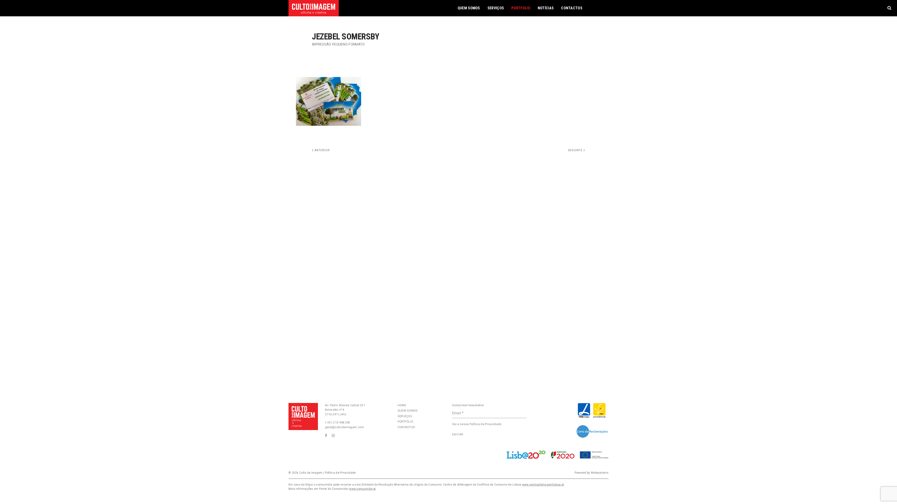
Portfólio (405, 421)
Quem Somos (469, 8)
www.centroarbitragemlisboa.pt (543, 484)
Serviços (496, 8)
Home (402, 405)
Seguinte (576, 150)
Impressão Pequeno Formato (338, 44)
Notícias (546, 8)
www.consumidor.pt (362, 488)
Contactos (571, 8)
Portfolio (520, 8)
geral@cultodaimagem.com (344, 427)
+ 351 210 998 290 (337, 422)
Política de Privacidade (486, 424)
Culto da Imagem (311, 472)
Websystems (600, 472)
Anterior (321, 150)
